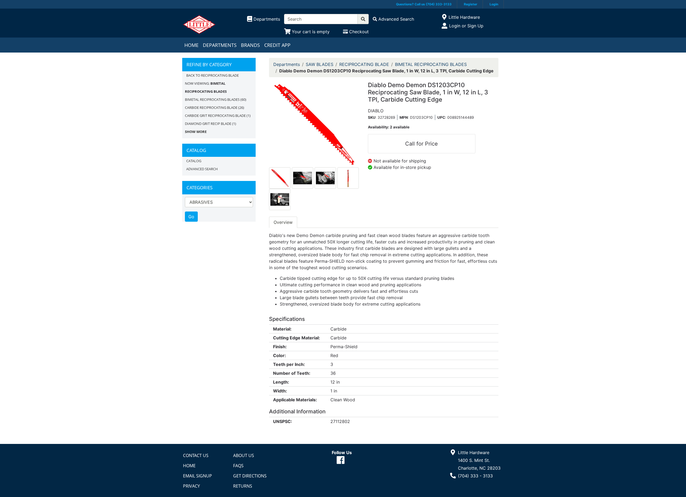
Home (191, 45)
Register (470, 4)
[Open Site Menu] (444, 17)
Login (494, 4)
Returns (242, 486)
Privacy (191, 486)
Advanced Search (202, 168)
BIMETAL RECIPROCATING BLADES (212, 99)
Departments (220, 45)
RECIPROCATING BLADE (364, 64)
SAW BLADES (319, 64)
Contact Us (195, 455)
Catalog (193, 160)
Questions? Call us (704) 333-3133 (424, 4)
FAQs (238, 466)
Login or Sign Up (466, 25)
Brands (250, 45)
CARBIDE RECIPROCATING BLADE (211, 107)
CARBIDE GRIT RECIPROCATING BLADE (215, 115)
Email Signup (197, 476)
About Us (243, 455)
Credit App (277, 45)
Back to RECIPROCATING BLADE (212, 75)
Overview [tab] (283, 222)
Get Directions (250, 476)
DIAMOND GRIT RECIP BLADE (208, 123)
